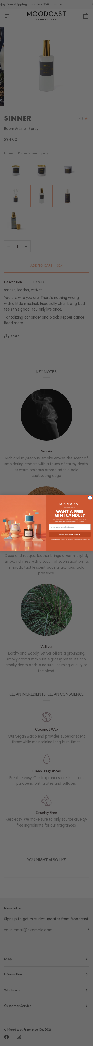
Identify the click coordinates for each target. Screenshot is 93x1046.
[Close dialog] (90, 498)
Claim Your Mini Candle (69, 534)
